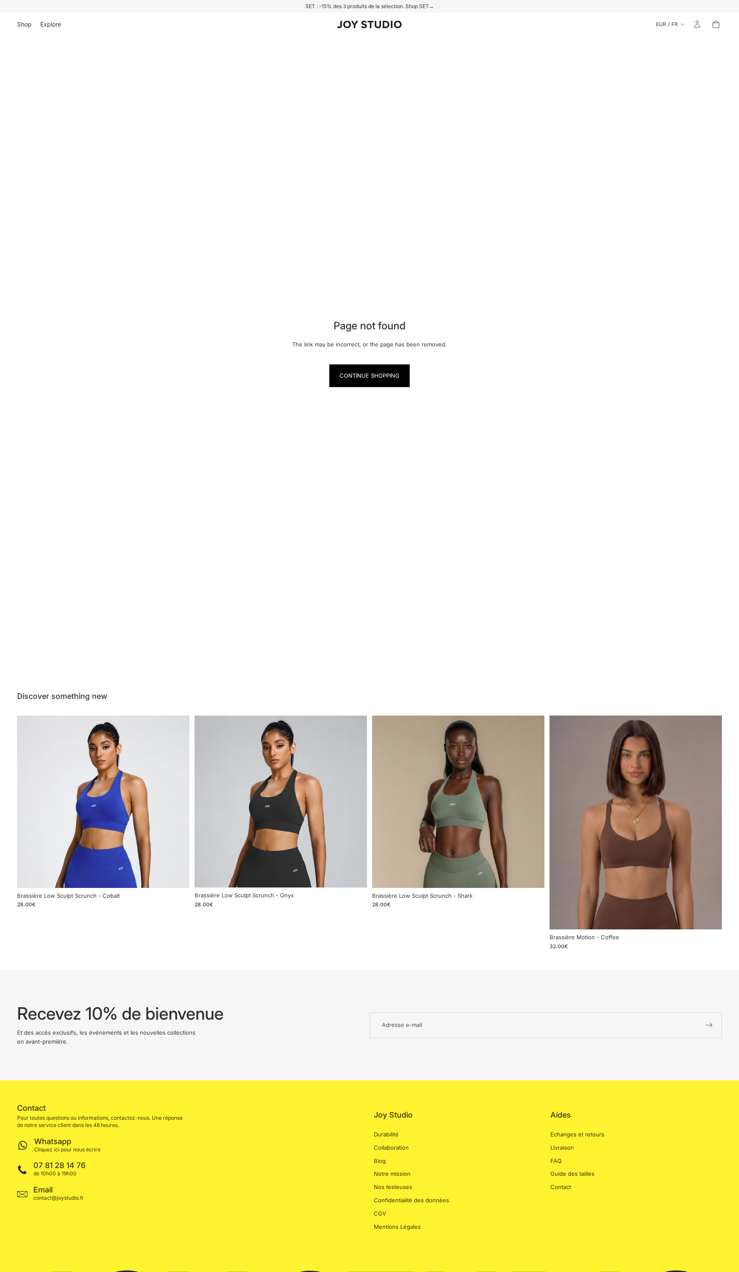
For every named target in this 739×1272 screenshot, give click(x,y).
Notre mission (392, 1173)
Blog (380, 1160)
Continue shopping (369, 375)
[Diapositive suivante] (176, 801)
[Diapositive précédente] (30, 801)
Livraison (562, 1147)
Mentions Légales (397, 1226)
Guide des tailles (572, 1173)
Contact (560, 1186)
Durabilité (386, 1134)
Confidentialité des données (411, 1200)
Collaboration (391, 1147)
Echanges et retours (577, 1134)
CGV (380, 1213)
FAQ (556, 1160)
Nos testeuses (393, 1186)
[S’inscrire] (709, 1025)
